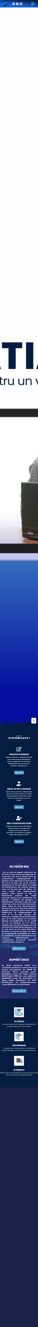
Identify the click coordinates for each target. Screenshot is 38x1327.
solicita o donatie (19, 754)
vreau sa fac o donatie (19, 789)
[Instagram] (17, 3)
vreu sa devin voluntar (19, 823)
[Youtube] (21, 3)
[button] (32, 3)
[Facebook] (13, 3)
